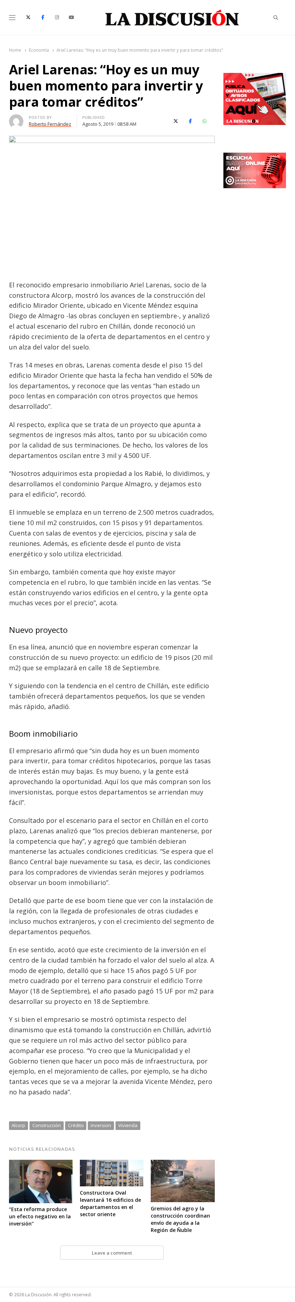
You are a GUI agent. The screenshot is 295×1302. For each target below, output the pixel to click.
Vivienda (127, 1125)
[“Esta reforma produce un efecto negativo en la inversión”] (41, 1164)
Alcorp (18, 1125)
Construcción (46, 1125)
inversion (101, 1125)
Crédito (76, 1125)
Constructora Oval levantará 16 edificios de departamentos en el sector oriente (110, 1203)
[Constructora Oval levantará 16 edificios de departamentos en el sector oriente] (112, 1164)
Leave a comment (112, 1253)
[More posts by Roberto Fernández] (16, 118)
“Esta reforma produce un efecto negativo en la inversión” (40, 1216)
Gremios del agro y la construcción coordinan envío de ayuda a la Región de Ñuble (180, 1219)
